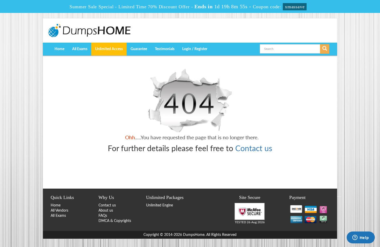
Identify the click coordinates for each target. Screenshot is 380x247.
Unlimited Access (109, 49)
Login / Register (194, 49)
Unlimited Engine (159, 205)
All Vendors (59, 210)
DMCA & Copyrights (114, 221)
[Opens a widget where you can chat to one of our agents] (360, 237)
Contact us (253, 149)
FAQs (102, 216)
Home (59, 49)
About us (105, 210)
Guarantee (139, 49)
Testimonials (164, 49)
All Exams (79, 49)
